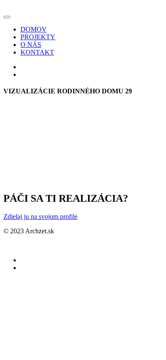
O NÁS (30, 44)
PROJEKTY (37, 37)
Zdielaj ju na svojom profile (40, 216)
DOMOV (33, 29)
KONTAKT (37, 52)
